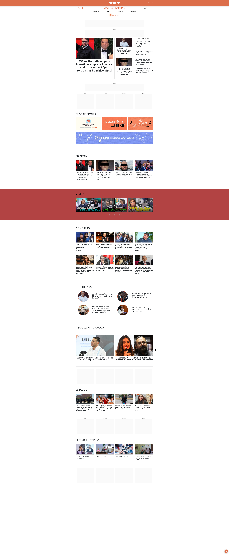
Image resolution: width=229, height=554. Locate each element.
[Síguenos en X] (82, 8)
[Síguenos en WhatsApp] (77, 8)
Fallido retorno (101, 456)
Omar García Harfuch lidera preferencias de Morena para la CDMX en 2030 (95, 359)
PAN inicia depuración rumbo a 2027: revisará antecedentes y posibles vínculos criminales (101, 310)
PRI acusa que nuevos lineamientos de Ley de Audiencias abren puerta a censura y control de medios (144, 270)
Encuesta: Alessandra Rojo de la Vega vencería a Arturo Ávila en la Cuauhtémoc (134, 359)
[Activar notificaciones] (226, 551)
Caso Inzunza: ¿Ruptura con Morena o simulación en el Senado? (124, 50)
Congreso (120, 11)
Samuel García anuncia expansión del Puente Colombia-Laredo (123, 407)
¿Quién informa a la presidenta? (83, 457)
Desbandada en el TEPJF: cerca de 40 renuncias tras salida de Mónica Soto (141, 310)
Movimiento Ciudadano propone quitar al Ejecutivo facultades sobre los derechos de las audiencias (85, 270)
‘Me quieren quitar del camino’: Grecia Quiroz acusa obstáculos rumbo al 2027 (144, 408)
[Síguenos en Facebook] (79, 8)
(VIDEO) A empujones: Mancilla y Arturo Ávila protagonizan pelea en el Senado (123, 246)
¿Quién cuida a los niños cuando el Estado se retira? (143, 458)
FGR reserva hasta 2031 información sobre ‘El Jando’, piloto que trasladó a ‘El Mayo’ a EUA (124, 71)
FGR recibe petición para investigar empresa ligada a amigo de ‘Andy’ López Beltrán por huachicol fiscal (94, 65)
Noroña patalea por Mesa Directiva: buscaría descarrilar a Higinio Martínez (141, 296)
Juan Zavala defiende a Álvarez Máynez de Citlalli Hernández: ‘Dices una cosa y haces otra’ (144, 174)
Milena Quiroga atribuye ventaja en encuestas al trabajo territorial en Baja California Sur (143, 61)
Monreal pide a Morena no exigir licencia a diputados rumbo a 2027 (105, 268)
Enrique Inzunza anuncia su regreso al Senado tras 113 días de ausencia (104, 245)
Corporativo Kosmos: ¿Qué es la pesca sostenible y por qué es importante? (144, 52)
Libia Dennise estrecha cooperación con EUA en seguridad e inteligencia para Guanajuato (84, 408)
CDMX (108, 11)
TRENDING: (115, 15)
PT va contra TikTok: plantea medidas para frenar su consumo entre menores (123, 269)
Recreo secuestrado (122, 456)
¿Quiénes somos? (148, 8)
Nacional (96, 11)
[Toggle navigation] (76, 2)
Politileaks (133, 11)
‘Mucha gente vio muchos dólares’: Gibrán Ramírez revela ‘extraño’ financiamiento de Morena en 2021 (144, 247)
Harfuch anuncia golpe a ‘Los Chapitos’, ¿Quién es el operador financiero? (144, 70)
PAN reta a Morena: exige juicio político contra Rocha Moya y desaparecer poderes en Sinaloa (84, 247)
